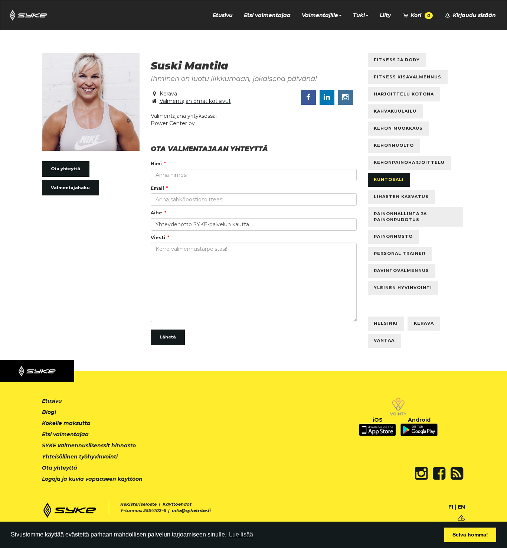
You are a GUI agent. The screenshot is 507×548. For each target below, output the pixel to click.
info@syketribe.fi (191, 510)
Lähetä (168, 337)
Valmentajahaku (70, 187)
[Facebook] (439, 473)
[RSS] (457, 473)
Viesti (158, 237)
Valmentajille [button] (320, 15)
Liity (385, 15)
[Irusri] (461, 518)
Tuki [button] (359, 15)
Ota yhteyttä (65, 168)
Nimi (156, 163)
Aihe (156, 212)
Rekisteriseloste (138, 504)
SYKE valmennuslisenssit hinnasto (89, 445)
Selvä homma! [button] (470, 535)
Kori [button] (419, 15)
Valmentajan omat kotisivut (195, 101)
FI (450, 506)
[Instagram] (421, 473)
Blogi (49, 412)
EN (461, 506)
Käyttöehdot (177, 504)
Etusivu (223, 15)
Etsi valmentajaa (267, 15)
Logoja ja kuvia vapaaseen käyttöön (92, 479)
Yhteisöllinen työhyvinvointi (80, 456)
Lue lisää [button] (241, 534)
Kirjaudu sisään (473, 15)
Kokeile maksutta (66, 423)
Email (157, 188)
